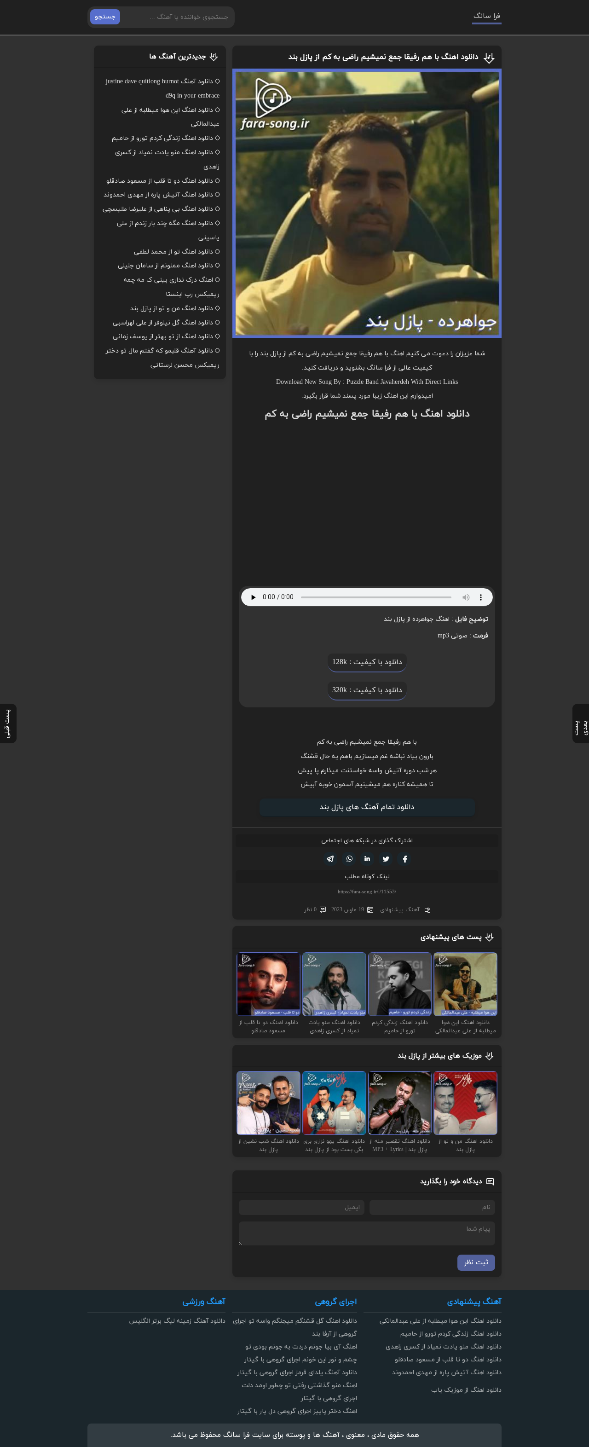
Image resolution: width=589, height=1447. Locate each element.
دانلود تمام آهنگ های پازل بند (367, 807)
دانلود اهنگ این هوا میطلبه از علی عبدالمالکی (441, 1321)
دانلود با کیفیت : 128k (367, 662)
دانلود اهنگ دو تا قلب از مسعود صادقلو (159, 181)
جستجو (105, 16)
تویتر (386, 859)
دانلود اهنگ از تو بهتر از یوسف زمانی (163, 336)
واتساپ (349, 859)
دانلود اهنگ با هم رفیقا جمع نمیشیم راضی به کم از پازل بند (384, 57)
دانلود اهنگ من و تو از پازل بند (171, 308)
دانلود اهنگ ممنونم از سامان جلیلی (165, 265)
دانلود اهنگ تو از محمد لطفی (173, 252)
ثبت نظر (476, 1263)
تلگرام (330, 859)
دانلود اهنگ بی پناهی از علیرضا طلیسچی (158, 209)
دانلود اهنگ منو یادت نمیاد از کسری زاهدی (444, 1347)
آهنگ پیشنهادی (400, 910)
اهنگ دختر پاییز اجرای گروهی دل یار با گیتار (297, 1411)
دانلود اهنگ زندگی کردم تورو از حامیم (162, 138)
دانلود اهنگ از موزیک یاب (466, 1390)
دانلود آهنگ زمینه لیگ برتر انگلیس (177, 1321)
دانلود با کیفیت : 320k (367, 690)
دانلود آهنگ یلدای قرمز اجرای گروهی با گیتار (297, 1372)
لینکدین (367, 859)
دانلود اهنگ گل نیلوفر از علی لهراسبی (163, 322)
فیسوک (404, 859)
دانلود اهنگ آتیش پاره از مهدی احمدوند (158, 195)
